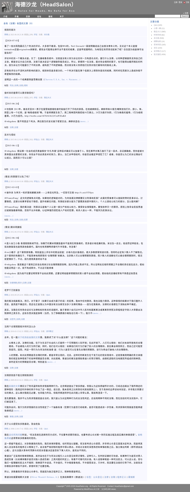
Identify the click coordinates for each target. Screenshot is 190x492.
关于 (62, 17)
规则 (26, 86)
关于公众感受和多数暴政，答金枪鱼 (22, 423)
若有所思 (157, 45)
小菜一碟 (157, 28)
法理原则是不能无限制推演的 (18, 375)
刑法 (11, 220)
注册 (176, 2)
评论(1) (36, 181)
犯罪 (26, 220)
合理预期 (13, 283)
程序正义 (121, 477)
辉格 (6, 35)
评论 (35, 35)
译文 (155, 48)
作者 (17, 17)
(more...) (76, 79)
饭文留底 (157, 54)
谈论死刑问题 (15, 434)
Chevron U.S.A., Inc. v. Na (58, 79)
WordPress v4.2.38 (91, 489)
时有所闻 (157, 35)
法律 (16, 86)
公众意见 (97, 477)
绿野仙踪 (157, 41)
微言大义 (157, 32)
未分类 (156, 38)
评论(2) (36, 140)
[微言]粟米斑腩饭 (13, 227)
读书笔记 (157, 51)
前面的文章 (14, 386)
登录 (180, 2)
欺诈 (20, 283)
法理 (21, 86)
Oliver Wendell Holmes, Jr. (44, 477)
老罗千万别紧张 (12, 290)
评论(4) (36, 331)
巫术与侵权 (10, 134)
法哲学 (12, 319)
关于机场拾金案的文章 (29, 337)
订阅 (187, 2)
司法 (11, 86)
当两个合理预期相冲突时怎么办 (20, 326)
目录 (28, 17)
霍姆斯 (131, 477)
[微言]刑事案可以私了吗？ (17, 176)
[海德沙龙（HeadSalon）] (7, 12)
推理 (11, 417)
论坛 (39, 17)
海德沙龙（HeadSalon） (46, 4)
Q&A (155, 25)
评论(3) (36, 295)
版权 (51, 17)
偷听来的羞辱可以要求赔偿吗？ (20, 92)
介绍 (5, 17)
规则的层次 (10, 29)
